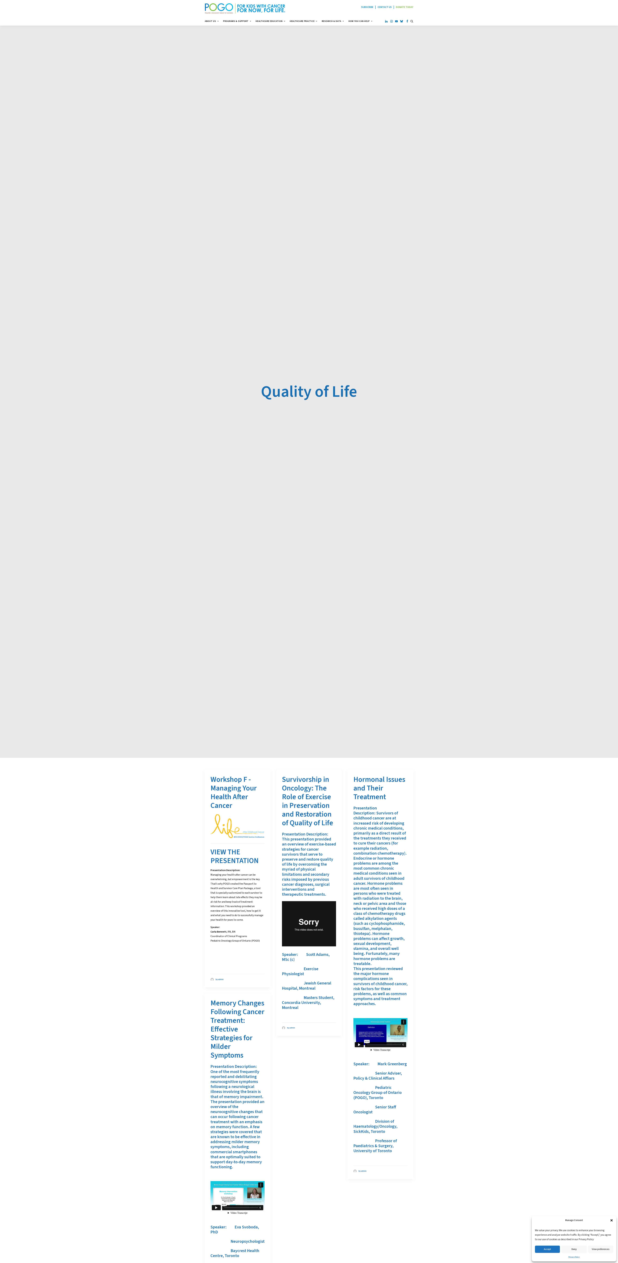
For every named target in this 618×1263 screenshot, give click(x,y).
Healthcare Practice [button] (302, 21)
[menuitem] (213, 21)
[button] (611, 1220)
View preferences (600, 1249)
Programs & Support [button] (235, 21)
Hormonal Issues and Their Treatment (379, 788)
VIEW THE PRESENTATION (235, 856)
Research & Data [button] (331, 21)
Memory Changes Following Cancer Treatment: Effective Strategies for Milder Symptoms (237, 1029)
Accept (547, 1249)
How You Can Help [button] (359, 21)
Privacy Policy (574, 1257)
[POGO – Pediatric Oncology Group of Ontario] (245, 8)
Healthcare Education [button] (269, 21)
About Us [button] (210, 21)
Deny (574, 1249)
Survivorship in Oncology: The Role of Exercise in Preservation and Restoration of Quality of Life (307, 801)
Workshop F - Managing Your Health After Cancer (234, 792)
